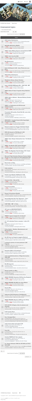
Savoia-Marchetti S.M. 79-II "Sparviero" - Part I (16, 198)
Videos (23, 52)
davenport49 (8, 176)
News (23, 46)
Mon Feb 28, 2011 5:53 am (18, 327)
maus (7, 164)
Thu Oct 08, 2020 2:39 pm (21, 206)
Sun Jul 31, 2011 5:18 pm (18, 285)
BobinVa (7, 194)
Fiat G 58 (7, 330)
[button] (24, 34)
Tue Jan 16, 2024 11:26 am (18, 124)
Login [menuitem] (27, 1)
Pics (22, 86)
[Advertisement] (16, 374)
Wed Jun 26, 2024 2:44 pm (18, 109)
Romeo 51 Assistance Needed (12, 193)
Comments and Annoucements (11, 64)
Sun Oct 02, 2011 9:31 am (22, 267)
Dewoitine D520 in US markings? (13, 250)
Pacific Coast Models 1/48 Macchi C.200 (15, 174)
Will (6, 307)
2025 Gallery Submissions (11, 40)
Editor (7, 41)
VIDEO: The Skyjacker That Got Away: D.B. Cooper (17, 150)
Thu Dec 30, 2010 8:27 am (21, 334)
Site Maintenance (9, 61)
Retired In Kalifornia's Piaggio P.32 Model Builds (17, 126)
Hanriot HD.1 (8, 287)
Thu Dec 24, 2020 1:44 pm (18, 190)
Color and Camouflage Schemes (11, 246)
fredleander (8, 271)
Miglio (7, 325)
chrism (7, 251)
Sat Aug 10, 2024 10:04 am (18, 94)
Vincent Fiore (8, 169)
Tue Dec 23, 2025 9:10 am (18, 72)
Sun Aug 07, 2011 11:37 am (18, 279)
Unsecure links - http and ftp (12, 180)
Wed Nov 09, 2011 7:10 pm (18, 253)
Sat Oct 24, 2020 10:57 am (21, 201)
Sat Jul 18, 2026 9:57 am (18, 42)
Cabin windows (9, 168)
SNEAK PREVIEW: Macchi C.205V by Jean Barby (17, 299)
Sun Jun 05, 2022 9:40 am (18, 160)
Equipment (23, 307)
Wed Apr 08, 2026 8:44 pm (18, 53)
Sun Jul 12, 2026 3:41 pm (18, 48)
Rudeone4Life (9, 318)
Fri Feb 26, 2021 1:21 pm (21, 177)
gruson (7, 238)
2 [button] (20, 34)
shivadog (8, 289)
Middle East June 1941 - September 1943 (13, 101)
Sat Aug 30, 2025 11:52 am (18, 77)
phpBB (6, 398)
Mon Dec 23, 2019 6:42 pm (18, 218)
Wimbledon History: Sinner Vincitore (14, 80)
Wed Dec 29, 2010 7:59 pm (21, 341)
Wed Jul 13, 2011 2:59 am (18, 297)
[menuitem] (2, 399)
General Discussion (25, 41)
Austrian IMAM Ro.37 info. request (13, 337)
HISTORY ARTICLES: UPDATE (12, 45)
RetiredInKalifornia (10, 128)
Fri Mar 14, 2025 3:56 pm (18, 88)
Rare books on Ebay (10, 162)
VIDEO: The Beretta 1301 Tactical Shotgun (15, 145)
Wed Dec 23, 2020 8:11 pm (19, 196)
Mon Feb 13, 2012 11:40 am (19, 239)
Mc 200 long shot (9, 264)
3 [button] (22, 34)
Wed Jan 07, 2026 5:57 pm (18, 58)
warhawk (8, 114)
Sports (23, 81)
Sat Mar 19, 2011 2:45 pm (19, 314)
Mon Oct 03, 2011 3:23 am (22, 261)
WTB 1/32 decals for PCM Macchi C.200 (15, 132)
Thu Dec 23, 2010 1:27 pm (19, 347)
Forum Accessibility (10, 186)
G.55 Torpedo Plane (10, 311)
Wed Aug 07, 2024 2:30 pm (18, 102)
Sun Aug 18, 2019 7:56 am (19, 226)
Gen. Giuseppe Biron (10, 317)
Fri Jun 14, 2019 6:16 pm (18, 234)
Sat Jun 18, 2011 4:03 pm (18, 302)
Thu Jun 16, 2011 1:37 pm (17, 309)
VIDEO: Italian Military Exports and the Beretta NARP (18, 50)
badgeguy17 (8, 338)
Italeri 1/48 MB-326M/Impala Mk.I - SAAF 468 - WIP (17, 85)
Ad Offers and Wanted (9, 116)
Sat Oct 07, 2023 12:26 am (19, 136)
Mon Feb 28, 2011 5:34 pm (22, 321)
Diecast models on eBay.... (11, 270)
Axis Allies (24, 251)
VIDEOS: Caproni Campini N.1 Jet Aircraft (15, 215)
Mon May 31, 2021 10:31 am (22, 172)
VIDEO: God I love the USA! (12, 56)
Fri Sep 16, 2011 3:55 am (20, 274)
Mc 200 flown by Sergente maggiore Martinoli (16, 237)
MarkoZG (8, 245)
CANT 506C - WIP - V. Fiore (11, 204)
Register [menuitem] (21, 1)
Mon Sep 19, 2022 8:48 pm (18, 148)
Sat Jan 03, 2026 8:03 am (18, 65)
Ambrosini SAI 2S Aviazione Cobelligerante (15, 294)
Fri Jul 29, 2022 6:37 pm (18, 153)
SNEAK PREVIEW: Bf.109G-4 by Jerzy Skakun (16, 282)
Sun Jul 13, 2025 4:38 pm (18, 82)
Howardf (7, 133)
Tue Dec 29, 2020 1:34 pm (18, 184)
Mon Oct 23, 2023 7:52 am (23, 129)
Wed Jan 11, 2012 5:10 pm (20, 248)
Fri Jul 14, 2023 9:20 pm (18, 142)
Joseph (7, 313)
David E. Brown (9, 265)
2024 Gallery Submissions (11, 74)
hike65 (7, 346)
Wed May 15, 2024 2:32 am (20, 117)
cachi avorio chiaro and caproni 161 (14, 323)
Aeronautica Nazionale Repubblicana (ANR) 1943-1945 (16, 319)
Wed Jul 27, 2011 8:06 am (20, 291)
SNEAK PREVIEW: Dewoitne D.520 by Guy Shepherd (18, 277)
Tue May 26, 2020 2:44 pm (18, 213)
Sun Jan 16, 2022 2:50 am (18, 165)
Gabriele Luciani (9, 258)
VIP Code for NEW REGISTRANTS (13, 209)
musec (7, 295)
